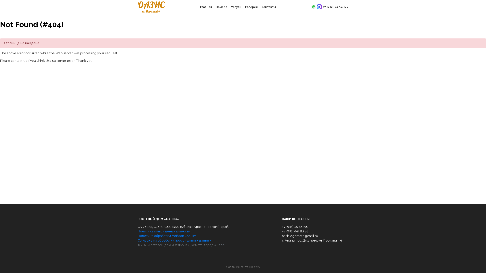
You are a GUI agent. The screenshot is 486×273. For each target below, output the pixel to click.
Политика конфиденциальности (164, 231)
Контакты (268, 7)
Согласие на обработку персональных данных (174, 240)
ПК (254, 267)
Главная (206, 7)
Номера (221, 7)
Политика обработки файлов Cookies (167, 236)
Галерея (251, 7)
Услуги (236, 7)
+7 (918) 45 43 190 (335, 7)
